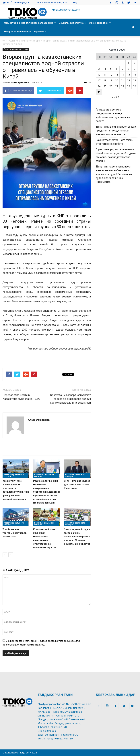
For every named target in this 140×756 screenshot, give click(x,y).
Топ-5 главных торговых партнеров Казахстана (15, 533)
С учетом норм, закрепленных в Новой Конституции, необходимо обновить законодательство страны (116, 155)
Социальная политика (71, 22)
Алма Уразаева (20, 82)
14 (122, 74)
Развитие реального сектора (24, 40)
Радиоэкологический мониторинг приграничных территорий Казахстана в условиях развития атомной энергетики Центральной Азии (46, 491)
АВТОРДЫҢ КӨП (64, 451)
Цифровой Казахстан (16, 31)
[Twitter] (128, 2)
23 (134, 80)
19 (110, 80)
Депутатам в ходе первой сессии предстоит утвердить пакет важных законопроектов (116, 130)
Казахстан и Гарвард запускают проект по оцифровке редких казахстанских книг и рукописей (70, 398)
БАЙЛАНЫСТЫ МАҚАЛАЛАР (25, 451)
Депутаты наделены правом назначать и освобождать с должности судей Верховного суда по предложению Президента (114, 174)
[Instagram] (116, 2)
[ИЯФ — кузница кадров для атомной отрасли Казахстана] (77, 468)
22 (128, 80)
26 (110, 86)
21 (122, 80)
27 (116, 86)
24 (99, 86)
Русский (39, 31)
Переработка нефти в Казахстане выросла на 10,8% (21, 396)
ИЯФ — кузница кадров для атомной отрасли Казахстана (77, 484)
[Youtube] (134, 2)
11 (105, 74)
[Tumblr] (122, 2)
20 (116, 80)
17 (99, 80)
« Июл (115, 97)
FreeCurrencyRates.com (66, 9)
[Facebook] (110, 2)
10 (99, 74)
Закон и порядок (98, 22)
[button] (133, 27)
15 (128, 74)
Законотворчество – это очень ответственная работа (114, 142)
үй (4, 40)
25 (105, 86)
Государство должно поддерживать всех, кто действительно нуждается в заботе (113, 115)
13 (116, 74)
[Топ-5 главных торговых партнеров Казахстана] (16, 517)
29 (128, 86)
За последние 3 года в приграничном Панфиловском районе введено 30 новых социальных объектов (77, 536)
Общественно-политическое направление (28, 22)
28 (122, 86)
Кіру (75, 2)
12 (110, 74)
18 (105, 80)
